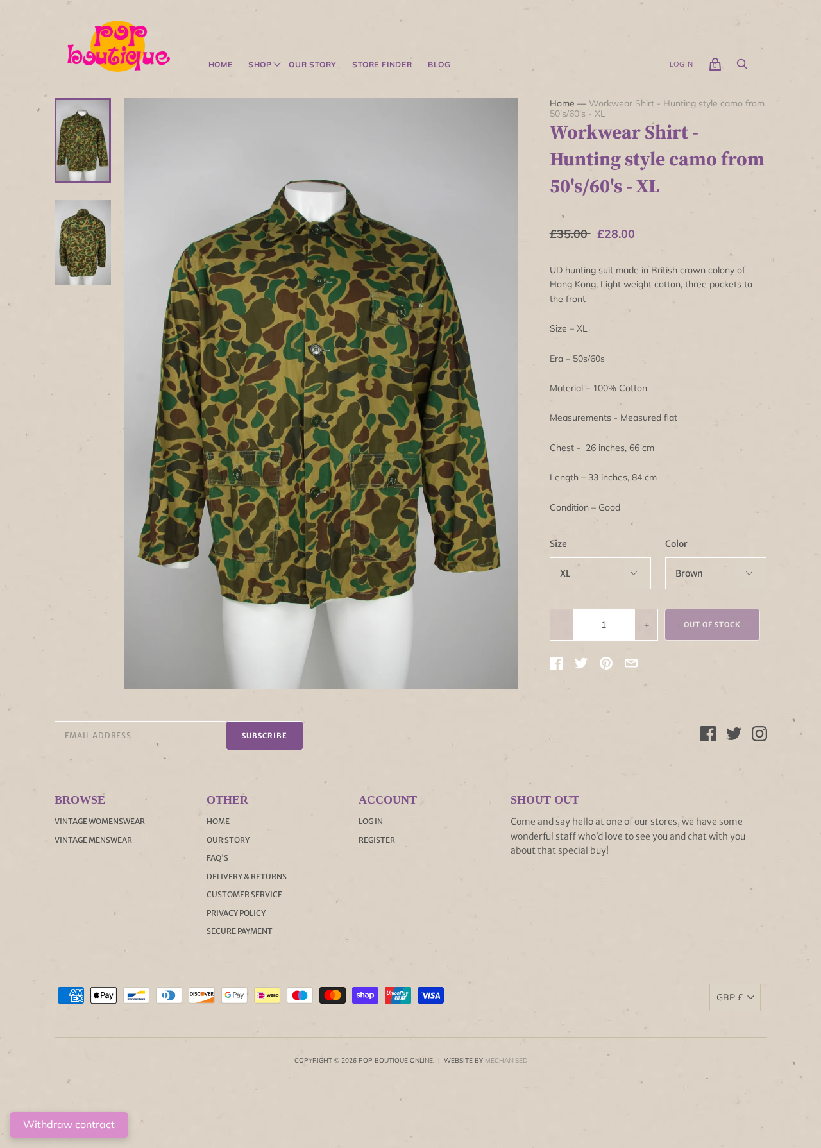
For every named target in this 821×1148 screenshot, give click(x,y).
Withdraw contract (69, 1124)
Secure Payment (240, 931)
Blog (439, 64)
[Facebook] (708, 735)
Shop (260, 64)
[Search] (742, 67)
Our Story (313, 64)
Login (681, 64)
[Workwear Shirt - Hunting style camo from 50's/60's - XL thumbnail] (83, 140)
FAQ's (217, 858)
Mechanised (506, 1060)
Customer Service (244, 894)
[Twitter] (733, 735)
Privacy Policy (236, 913)
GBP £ (729, 997)
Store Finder (382, 64)
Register (377, 840)
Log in (371, 821)
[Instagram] (759, 735)
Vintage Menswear (93, 840)
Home (220, 64)
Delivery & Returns (247, 876)
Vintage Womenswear (100, 821)
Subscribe (264, 735)
